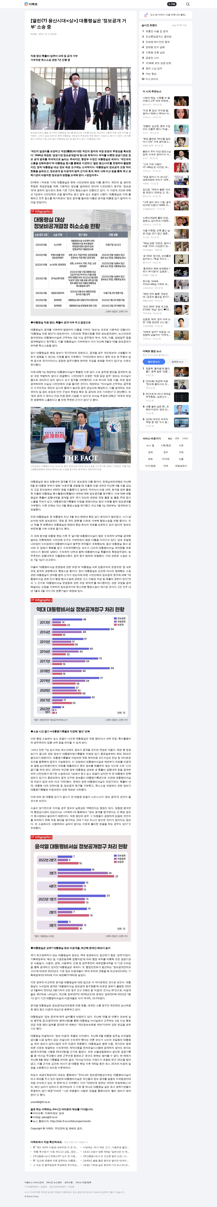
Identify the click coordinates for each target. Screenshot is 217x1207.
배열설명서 (181, 465)
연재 (165, 465)
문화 (150, 458)
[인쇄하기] (128, 42)
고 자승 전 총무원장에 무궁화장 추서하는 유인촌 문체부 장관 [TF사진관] (56, 1165)
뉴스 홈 (150, 445)
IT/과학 (165, 458)
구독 (173, 4)
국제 (181, 452)
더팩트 (33, 4)
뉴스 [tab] (170, 438)
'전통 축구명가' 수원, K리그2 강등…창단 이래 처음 (56, 1151)
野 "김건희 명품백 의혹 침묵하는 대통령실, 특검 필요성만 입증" (56, 1160)
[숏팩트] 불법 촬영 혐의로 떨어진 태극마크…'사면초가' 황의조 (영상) (106, 1160)
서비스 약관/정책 (83, 1182)
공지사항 (69, 1182)
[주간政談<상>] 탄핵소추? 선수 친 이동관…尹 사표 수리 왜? (56, 1156)
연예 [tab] (177, 438)
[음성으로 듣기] (110, 42)
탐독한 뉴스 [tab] (177, 361)
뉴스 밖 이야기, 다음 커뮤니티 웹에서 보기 (171, 14)
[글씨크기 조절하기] (122, 42)
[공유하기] (181, 4)
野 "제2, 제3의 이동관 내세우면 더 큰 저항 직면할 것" (56, 1147)
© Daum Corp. (32, 1196)
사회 (181, 445)
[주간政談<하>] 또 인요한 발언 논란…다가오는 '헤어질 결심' (106, 1156)
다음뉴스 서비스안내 (34, 1182)
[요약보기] (104, 42)
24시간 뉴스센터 (54, 1182)
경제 (150, 452)
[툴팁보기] (189, 25)
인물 (181, 458)
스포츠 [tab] (185, 438)
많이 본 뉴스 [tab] (154, 361)
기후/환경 (166, 445)
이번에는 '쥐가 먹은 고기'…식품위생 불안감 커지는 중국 (106, 1147)
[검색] (188, 4)
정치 (165, 452)
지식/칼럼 (150, 465)
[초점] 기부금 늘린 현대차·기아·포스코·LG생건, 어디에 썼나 (106, 1165)
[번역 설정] (116, 42)
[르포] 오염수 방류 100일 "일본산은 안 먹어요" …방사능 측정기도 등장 (106, 1151)
